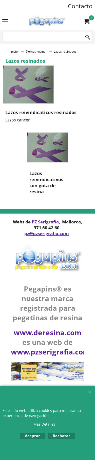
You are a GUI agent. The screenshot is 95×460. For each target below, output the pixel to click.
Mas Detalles (44, 424)
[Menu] (5, 21)
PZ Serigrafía (45, 222)
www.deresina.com (48, 332)
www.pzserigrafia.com (50, 352)
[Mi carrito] (86, 21)
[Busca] (87, 37)
